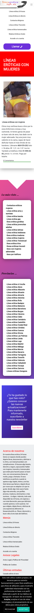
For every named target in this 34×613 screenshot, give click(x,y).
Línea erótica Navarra (15, 352)
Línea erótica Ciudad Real (17, 325)
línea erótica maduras (15, 235)
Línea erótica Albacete (16, 290)
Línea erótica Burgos (15, 311)
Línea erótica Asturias (15, 298)
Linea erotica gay (13, 219)
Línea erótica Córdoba (15, 328)
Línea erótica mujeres (15, 238)
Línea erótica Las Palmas (17, 336)
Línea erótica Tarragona (16, 355)
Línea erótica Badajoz (15, 303)
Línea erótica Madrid (15, 344)
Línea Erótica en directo (17, 16)
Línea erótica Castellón (16, 322)
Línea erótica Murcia (15, 349)
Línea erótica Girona (15, 333)
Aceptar (23, 609)
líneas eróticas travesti (16, 246)
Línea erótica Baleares (16, 306)
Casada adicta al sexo (11, 574)
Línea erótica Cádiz (14, 317)
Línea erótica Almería (15, 295)
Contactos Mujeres (17, 20)
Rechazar (10, 609)
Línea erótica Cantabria (16, 320)
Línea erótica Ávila (14, 301)
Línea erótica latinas (15, 230)
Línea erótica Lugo (14, 341)
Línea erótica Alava (14, 287)
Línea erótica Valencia (16, 360)
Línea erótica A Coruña (16, 284)
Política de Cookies (10, 565)
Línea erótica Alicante (15, 292)
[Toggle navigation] (31, 4)
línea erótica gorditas (15, 222)
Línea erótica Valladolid (16, 363)
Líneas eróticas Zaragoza (17, 371)
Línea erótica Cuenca (15, 330)
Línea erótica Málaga (15, 347)
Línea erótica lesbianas (16, 233)
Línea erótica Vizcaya (15, 366)
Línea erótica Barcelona (16, 309)
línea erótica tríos (14, 243)
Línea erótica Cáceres (15, 314)
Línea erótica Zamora (15, 368)
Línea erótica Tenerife (15, 357)
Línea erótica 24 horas (17, 11)
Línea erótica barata (15, 216)
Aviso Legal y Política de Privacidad (15, 560)
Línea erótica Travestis (17, 25)
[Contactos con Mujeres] (17, 41)
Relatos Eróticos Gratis (17, 34)
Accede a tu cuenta (17, 38)
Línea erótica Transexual (17, 241)
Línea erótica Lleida (15, 339)
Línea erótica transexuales (17, 29)
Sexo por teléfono (14, 254)
